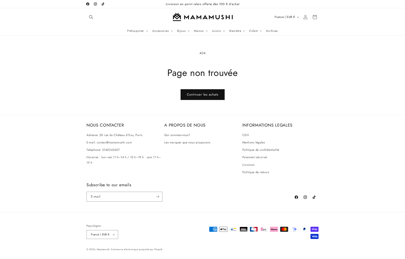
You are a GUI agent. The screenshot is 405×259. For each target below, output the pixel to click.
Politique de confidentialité (260, 150)
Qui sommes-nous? (177, 135)
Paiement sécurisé (254, 157)
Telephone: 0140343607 (103, 150)
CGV (245, 135)
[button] (91, 17)
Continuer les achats (202, 94)
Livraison (248, 165)
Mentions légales (253, 142)
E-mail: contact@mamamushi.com (109, 142)
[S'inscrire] (157, 197)
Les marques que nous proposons (187, 142)
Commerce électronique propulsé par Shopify (137, 249)
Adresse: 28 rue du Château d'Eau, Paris (114, 135)
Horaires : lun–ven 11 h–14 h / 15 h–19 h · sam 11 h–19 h (123, 160)
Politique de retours (255, 172)
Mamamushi (103, 249)
